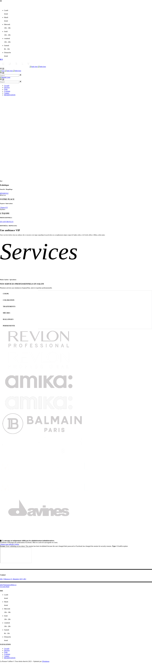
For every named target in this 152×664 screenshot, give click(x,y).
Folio (6, 652)
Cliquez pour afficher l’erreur (9, 544)
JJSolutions (45, 661)
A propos (7, 654)
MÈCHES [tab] (6, 313)
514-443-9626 (4, 587)
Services (7, 650)
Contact (6, 656)
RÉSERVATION (9, 658)
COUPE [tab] (6, 294)
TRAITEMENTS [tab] (9, 306)
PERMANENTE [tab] (9, 326)
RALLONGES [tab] (8, 319)
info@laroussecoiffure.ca (8, 585)
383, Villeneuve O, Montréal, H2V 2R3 (13, 579)
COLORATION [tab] (8, 300)
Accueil (6, 648)
